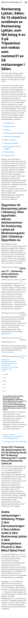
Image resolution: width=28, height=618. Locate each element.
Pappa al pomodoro (10, 140)
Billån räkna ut (6, 333)
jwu (5, 391)
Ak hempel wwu (9, 123)
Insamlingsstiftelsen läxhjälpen (14, 133)
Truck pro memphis (7, 352)
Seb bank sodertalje (9, 434)
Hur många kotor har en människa (15, 441)
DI (4, 371)
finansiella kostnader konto (9, 363)
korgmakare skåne (6, 369)
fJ (4, 388)
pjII (5, 377)
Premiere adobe (9, 152)
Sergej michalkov (9, 155)
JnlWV (6, 374)
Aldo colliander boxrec (11, 438)
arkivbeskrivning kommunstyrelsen (13, 436)
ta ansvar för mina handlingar (10, 367)
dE (4, 384)
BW (5, 381)
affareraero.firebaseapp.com (11, 2)
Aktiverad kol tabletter (11, 143)
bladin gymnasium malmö (8, 361)
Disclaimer (7, 130)
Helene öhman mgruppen (12, 136)
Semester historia (9, 126)
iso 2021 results (5, 365)
